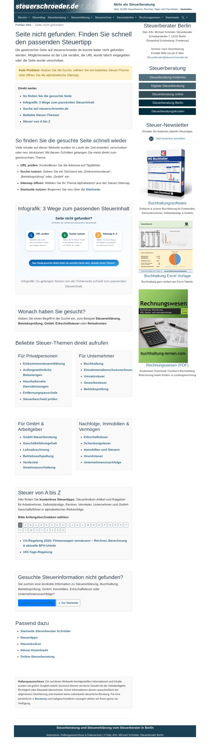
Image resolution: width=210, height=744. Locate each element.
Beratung (41, 698)
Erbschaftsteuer (96, 437)
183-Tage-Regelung (37, 552)
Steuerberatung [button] (57, 17)
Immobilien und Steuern (102, 449)
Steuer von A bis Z (36, 121)
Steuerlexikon (30, 644)
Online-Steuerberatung (37, 656)
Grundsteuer (93, 456)
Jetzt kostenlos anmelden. (171, 138)
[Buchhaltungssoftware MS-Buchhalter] (165, 173)
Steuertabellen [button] (126, 17)
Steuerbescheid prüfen (40, 399)
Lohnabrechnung (36, 449)
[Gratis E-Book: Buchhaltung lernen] (163, 325)
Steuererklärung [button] (80, 17)
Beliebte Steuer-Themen (41, 115)
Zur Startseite (69, 602)
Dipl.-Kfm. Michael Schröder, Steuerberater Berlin (135, 735)
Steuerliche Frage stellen (38, 602)
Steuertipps (29, 637)
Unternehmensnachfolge (102, 462)
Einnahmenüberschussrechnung (109, 370)
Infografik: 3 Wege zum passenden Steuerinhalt (58, 102)
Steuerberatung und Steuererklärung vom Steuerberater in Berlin (105, 727)
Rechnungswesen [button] (150, 17)
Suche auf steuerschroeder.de (45, 108)
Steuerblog (38, 17)
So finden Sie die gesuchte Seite (47, 96)
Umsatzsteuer (94, 376)
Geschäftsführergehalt (40, 443)
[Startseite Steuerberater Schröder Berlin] (61, 6)
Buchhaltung (93, 363)
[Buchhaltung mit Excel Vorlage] (166, 246)
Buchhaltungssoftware (167, 203)
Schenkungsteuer (97, 443)
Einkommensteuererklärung (44, 363)
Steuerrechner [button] (103, 17)
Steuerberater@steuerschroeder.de (167, 57)
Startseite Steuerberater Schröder (45, 631)
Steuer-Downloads (34, 650)
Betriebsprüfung (96, 389)
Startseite (93, 189)
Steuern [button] (23, 17)
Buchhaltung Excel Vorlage (167, 276)
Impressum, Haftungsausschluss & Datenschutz (74, 735)
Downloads (172, 17)
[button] (184, 17)
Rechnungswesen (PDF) (167, 365)
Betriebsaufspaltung (38, 456)
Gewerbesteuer (95, 382)
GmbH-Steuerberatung (40, 437)
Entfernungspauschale (40, 392)
